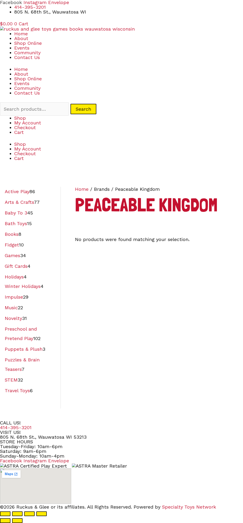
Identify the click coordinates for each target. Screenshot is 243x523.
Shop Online (28, 43)
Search (83, 109)
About (21, 38)
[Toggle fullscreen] (17, 513)
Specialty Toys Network (189, 507)
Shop (20, 118)
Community (27, 52)
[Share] (29, 513)
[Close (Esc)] (41, 513)
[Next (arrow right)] (17, 520)
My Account (27, 123)
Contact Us (27, 57)
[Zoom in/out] (5, 513)
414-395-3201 (16, 427)
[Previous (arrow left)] (5, 520)
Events (21, 48)
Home (21, 33)
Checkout (25, 127)
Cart (19, 132)
